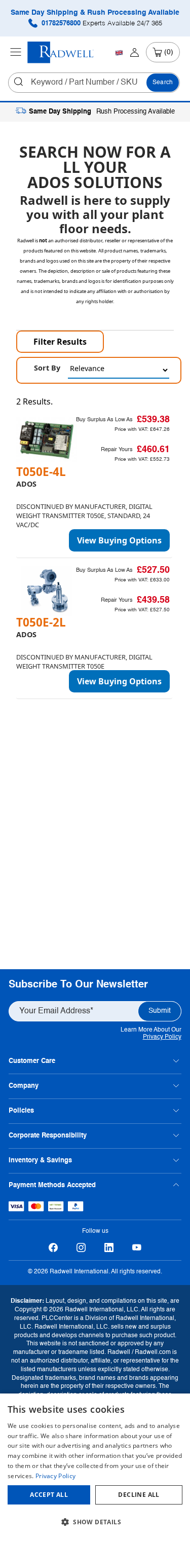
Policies (21, 1111)
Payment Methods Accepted (52, 1185)
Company (24, 1086)
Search (163, 83)
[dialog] (95, 1467)
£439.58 (153, 600)
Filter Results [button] (60, 341)
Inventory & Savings (40, 1160)
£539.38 (153, 419)
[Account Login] (134, 52)
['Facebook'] (53, 1247)
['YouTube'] (137, 1247)
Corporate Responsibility (48, 1135)
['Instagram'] (81, 1247)
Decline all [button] (138, 1494)
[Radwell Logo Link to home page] (60, 52)
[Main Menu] (15, 52)
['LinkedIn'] (109, 1247)
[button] (95, 1522)
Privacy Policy (162, 1037)
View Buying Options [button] (119, 540)
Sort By (47, 368)
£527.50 (153, 570)
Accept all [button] (49, 1494)
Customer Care (32, 1061)
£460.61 (153, 449)
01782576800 (101, 23)
